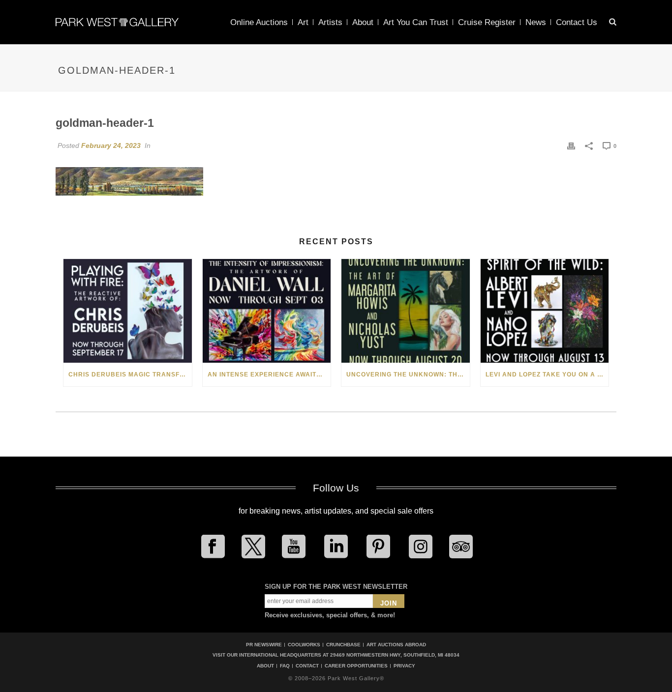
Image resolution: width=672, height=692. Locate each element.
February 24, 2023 (111, 145)
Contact (307, 665)
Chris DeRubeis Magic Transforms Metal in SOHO (130, 374)
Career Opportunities (356, 665)
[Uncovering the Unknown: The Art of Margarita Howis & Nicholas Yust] (405, 311)
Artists (330, 22)
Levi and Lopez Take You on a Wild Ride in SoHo (547, 374)
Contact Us (576, 22)
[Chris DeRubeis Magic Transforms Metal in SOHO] (127, 311)
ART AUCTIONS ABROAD (396, 644)
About (362, 22)
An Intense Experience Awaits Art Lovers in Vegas (269, 374)
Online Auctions (259, 22)
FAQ (285, 665)
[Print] (571, 145)
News (535, 22)
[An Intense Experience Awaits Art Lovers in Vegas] (267, 311)
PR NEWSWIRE (264, 644)
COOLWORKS (304, 644)
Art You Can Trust (415, 22)
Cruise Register (487, 22)
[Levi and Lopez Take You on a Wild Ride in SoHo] (545, 311)
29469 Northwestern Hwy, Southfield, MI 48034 (394, 655)
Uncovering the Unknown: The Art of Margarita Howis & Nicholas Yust (408, 374)
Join (388, 603)
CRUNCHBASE (343, 644)
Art (303, 22)
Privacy (404, 665)
